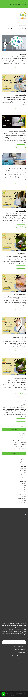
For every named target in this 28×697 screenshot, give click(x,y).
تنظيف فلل (24, 479)
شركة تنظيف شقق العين (21, 448)
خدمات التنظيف (23, 485)
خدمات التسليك (23, 483)
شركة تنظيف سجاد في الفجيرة (17, 168)
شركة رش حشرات (21, 405)
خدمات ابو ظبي (23, 481)
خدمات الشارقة (23, 487)
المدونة (24, 457)
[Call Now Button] (3, 694)
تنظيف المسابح (23, 468)
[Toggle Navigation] (3, 15)
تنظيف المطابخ (23, 470)
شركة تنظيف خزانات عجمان (20, 442)
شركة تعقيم (22, 54)
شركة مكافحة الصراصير (19, 337)
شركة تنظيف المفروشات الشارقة (19, 440)
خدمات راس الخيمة (22, 498)
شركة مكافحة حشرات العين (20, 446)
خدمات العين (23, 489)
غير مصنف (24, 504)
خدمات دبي (24, 496)
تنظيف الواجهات (23, 476)
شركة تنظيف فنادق (20, 211)
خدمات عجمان (23, 500)
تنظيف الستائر (23, 462)
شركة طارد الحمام (21, 253)
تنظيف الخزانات (23, 459)
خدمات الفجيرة (23, 492)
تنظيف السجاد (23, 464)
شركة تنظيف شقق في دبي (20, 433)
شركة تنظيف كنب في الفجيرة (17, 131)
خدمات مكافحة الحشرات (21, 502)
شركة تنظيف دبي (22, 437)
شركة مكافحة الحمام (20, 378)
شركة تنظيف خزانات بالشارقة (20, 444)
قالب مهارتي (14, 695)
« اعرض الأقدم (23, 426)
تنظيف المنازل (23, 472)
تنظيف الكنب (23, 466)
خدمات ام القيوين (22, 494)
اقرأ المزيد (21, 67)
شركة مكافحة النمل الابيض (18, 294)
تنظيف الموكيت (23, 474)
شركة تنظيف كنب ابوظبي (21, 435)
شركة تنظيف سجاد (20, 95)
